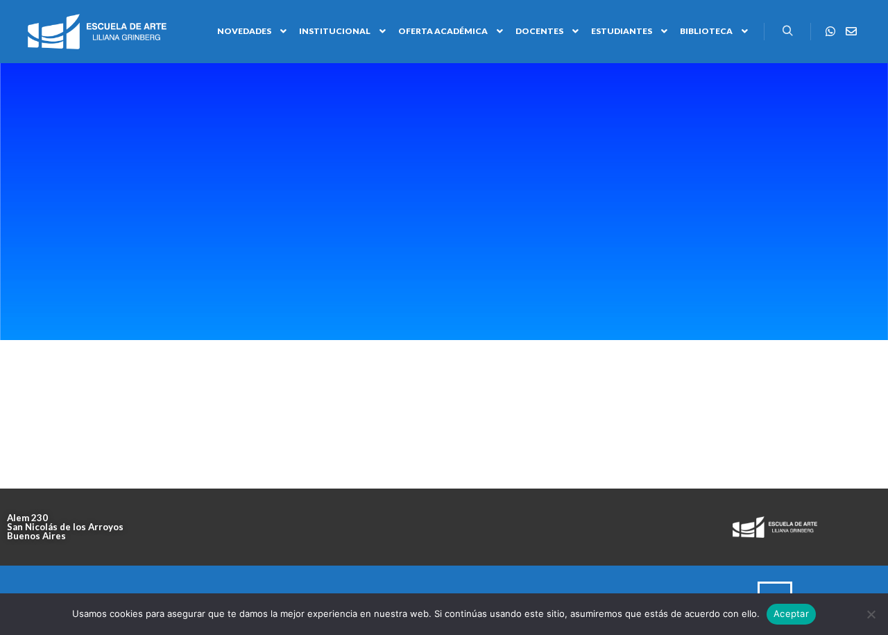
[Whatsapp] (830, 31)
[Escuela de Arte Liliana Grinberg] (97, 31)
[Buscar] (787, 31)
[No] (871, 614)
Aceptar (791, 613)
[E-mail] (851, 31)
